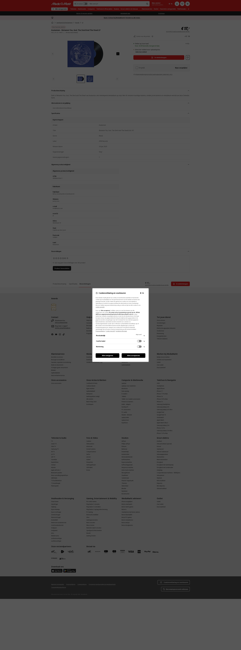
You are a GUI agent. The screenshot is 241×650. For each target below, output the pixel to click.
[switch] (139, 341)
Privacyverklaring (100, 331)
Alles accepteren (133, 356)
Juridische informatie (121, 331)
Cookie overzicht (110, 331)
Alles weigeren (107, 356)
